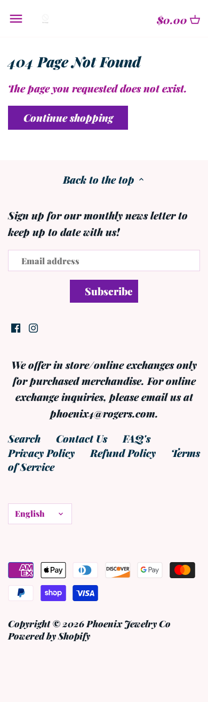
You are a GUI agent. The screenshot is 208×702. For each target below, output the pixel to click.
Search (24, 438)
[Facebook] (15, 326)
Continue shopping (68, 117)
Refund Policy (123, 453)
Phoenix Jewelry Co (128, 623)
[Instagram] (33, 326)
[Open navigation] (16, 19)
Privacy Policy (41, 453)
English (30, 513)
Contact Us (81, 438)
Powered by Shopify (49, 635)
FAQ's (136, 438)
